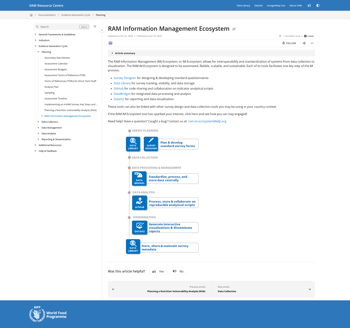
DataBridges (122, 94)
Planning (100, 15)
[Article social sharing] (304, 43)
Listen (310, 36)
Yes (161, 271)
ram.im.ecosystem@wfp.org (207, 121)
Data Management (52, 127)
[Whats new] (309, 5)
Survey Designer (125, 78)
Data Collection (50, 121)
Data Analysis (49, 133)
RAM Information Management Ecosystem (67, 116)
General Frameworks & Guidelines (57, 34)
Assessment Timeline (55, 98)
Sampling (49, 92)
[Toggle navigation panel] (102, 30)
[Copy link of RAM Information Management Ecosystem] (234, 29)
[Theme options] (318, 5)
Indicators (44, 40)
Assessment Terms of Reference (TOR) (64, 75)
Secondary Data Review (57, 57)
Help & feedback (48, 151)
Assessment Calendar (56, 63)
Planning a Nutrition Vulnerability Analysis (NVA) (70, 110)
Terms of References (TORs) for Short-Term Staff (70, 81)
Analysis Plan (51, 86)
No (182, 271)
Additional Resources (50, 145)
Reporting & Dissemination (56, 139)
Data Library (122, 83)
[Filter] (95, 27)
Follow (291, 43)
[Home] (31, 15)
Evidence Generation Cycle (75, 15)
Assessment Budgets (55, 69)
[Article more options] (312, 43)
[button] (62, 26)
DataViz (119, 99)
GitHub (119, 88)
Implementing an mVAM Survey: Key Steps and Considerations (71, 104)
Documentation (47, 15)
